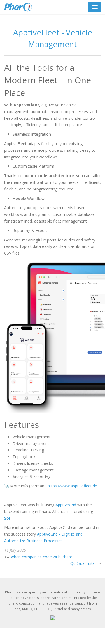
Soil (7, 518)
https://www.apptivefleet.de (72, 485)
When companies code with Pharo (41, 556)
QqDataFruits (82, 563)
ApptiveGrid (65, 504)
